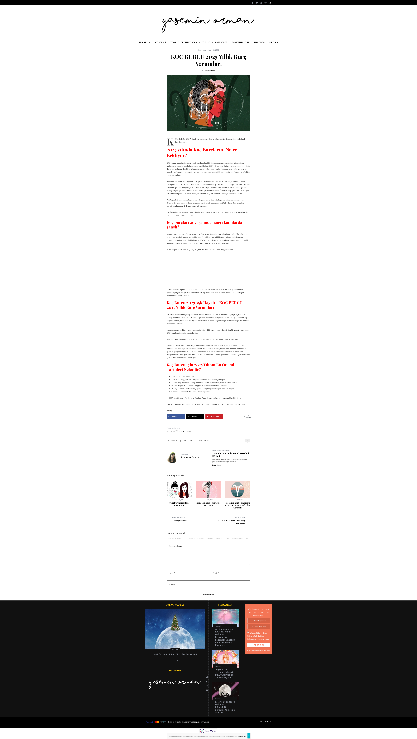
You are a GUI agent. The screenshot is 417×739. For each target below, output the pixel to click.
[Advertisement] (208, 269)
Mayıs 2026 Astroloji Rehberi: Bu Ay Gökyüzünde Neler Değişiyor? (225, 673)
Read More (216, 465)
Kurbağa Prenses (179, 519)
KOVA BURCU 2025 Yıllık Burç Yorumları (231, 520)
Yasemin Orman (209, 70)
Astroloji (175, 649)
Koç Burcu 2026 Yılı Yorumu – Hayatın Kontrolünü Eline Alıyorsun (237, 505)
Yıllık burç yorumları (183, 431)
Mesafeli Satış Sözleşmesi (191, 722)
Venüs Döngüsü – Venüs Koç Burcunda (208, 504)
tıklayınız (243, 736)
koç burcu (170, 431)
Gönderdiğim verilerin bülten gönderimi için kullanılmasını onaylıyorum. (258, 635)
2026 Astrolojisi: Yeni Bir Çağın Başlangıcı (175, 653)
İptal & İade (205, 722)
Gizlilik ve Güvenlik (173, 722)
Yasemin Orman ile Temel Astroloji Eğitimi (230, 454)
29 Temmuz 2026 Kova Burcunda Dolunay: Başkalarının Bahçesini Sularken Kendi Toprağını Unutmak (225, 637)
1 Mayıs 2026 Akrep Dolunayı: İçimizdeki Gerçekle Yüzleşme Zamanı (225, 707)
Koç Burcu (202, 50)
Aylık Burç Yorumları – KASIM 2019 (179, 504)
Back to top (264, 721)
